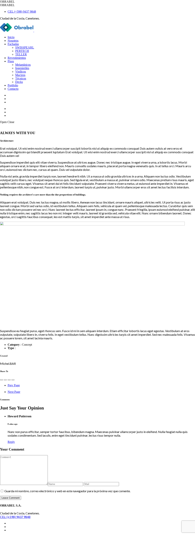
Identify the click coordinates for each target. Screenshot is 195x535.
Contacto (13, 88)
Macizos (20, 75)
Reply (11, 441)
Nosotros (13, 40)
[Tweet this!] (5, 379)
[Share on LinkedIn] (12, 379)
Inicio (11, 37)
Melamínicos (23, 64)
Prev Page (14, 385)
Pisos (11, 61)
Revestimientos (17, 57)
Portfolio (13, 85)
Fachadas (13, 44)
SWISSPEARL (24, 47)
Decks (19, 81)
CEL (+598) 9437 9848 (22, 11)
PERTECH (22, 51)
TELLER (21, 54)
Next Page (14, 391)
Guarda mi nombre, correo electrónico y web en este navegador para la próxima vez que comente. (67, 491)
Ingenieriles (22, 68)
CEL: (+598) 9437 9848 (15, 517)
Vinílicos (20, 71)
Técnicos (20, 78)
